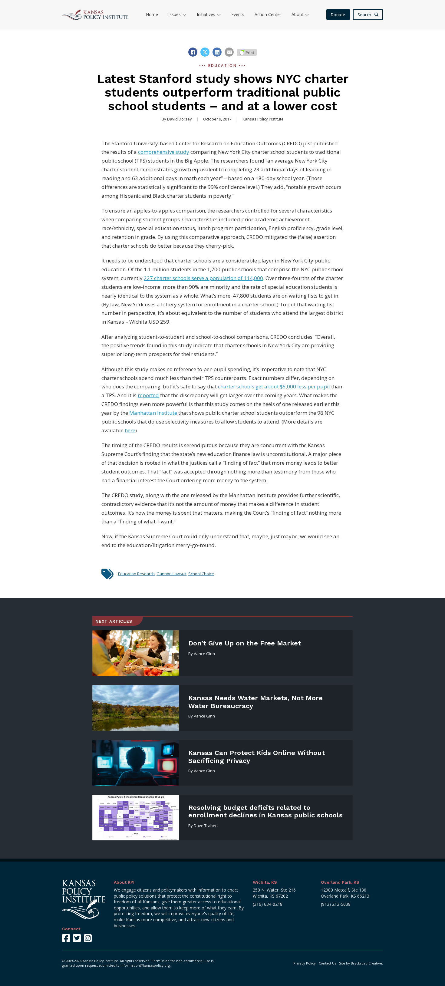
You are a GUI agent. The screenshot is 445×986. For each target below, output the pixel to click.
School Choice (201, 573)
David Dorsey (179, 119)
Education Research (136, 573)
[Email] (229, 52)
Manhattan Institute (153, 412)
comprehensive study (163, 151)
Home (152, 14)
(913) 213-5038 (336, 904)
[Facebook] (192, 52)
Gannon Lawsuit (171, 573)
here (130, 430)
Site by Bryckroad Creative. (361, 963)
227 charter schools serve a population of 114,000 (203, 278)
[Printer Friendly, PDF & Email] (247, 51)
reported (148, 395)
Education (222, 65)
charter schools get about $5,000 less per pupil (274, 386)
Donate (338, 14)
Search (364, 14)
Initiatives (206, 14)
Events (237, 14)
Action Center (268, 14)
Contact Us (327, 963)
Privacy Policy (304, 963)
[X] (204, 52)
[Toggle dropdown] (184, 14)
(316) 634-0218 (267, 904)
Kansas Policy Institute (263, 119)
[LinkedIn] (217, 52)
